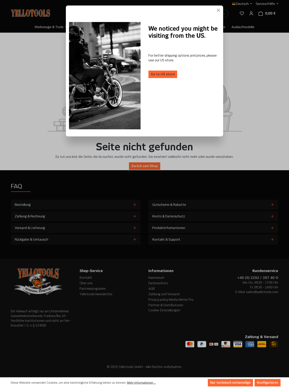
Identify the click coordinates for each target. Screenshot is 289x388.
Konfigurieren (267, 382)
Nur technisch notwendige (230, 382)
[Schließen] (218, 10)
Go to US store (163, 74)
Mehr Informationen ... (141, 382)
